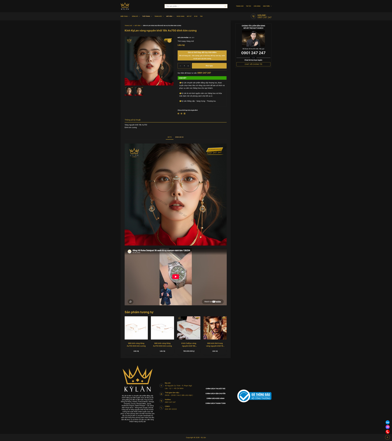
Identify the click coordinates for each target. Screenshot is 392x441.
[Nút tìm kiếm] (225, 6)
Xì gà (195, 16)
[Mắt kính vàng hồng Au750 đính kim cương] (136, 327)
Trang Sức (158, 16)
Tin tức (248, 6)
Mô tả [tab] (170, 137)
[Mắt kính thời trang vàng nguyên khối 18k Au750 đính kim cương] (215, 327)
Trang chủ (239, 6)
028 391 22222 (171, 409)
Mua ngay (209, 66)
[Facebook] (178, 113)
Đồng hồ (135, 16)
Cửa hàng (257, 6)
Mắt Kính (169, 16)
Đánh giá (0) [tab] (179, 137)
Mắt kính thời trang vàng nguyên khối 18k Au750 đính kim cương (215, 345)
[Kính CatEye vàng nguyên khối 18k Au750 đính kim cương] (188, 327)
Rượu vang (180, 16)
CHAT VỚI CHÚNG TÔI (253, 64)
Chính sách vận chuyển (215, 393)
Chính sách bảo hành (215, 398)
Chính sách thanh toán (215, 403)
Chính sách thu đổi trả (215, 389)
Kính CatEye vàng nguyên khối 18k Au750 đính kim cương (188, 345)
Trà (201, 16)
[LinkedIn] (184, 113)
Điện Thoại (124, 16)
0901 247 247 (265, 17)
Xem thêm (266, 6)
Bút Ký (189, 16)
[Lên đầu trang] (387, 437)
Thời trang (146, 16)
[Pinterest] (181, 113)
